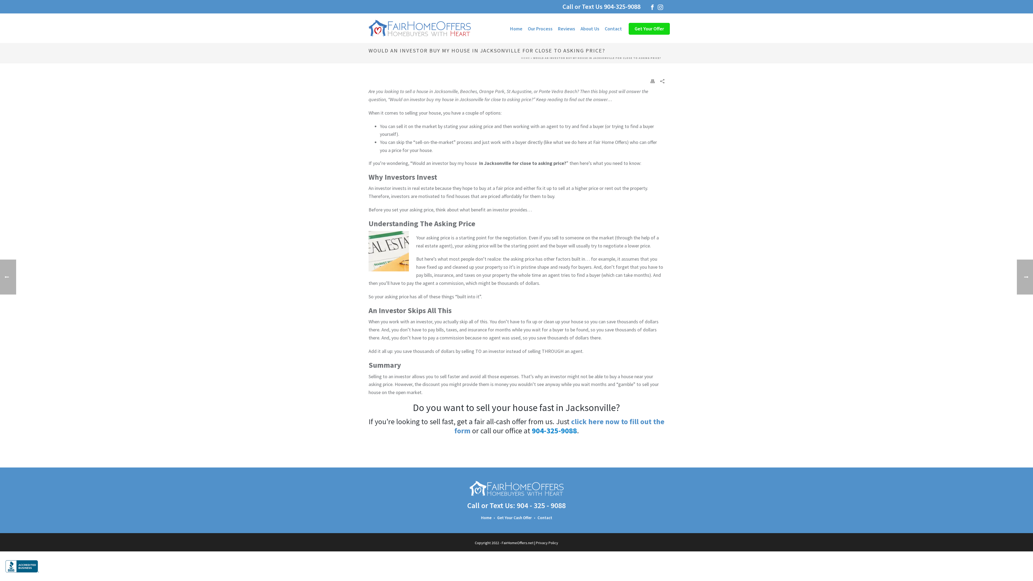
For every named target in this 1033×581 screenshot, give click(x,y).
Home (516, 29)
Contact (613, 29)
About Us (590, 29)
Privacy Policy (547, 542)
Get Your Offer (649, 29)
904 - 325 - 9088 (541, 505)
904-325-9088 (625, 6)
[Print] (652, 81)
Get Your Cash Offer (514, 517)
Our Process (540, 29)
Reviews (566, 29)
